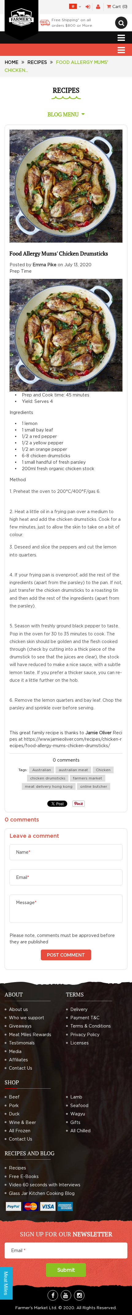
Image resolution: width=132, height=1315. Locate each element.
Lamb (76, 1097)
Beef (14, 1097)
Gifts (75, 1122)
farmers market (87, 778)
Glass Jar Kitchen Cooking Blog (42, 1193)
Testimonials (22, 1042)
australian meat (73, 770)
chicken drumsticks (47, 778)
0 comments (66, 760)
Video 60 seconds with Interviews (44, 1184)
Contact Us (20, 1068)
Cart (119, 6)
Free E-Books (24, 1176)
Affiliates (18, 1059)
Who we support (26, 1017)
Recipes (37, 62)
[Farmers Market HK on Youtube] (66, 1295)
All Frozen (19, 1130)
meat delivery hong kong (48, 786)
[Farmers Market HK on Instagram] (79, 1295)
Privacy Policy (84, 1034)
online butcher (93, 786)
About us (18, 1009)
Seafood (79, 1105)
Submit (66, 1270)
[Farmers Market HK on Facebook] (53, 1295)
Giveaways (20, 1026)
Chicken (103, 770)
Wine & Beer (22, 1122)
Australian (41, 770)
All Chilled (80, 1130)
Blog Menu (63, 114)
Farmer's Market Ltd (35, 1307)
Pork (14, 1105)
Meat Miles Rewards (30, 1034)
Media (15, 1051)
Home (11, 62)
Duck (14, 1113)
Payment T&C (84, 1017)
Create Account (98, 7)
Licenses (79, 1042)
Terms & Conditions (90, 1026)
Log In (88, 7)
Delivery (78, 1009)
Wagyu (77, 1113)
